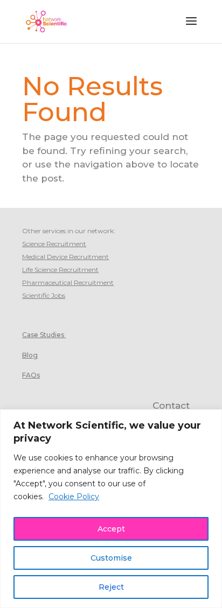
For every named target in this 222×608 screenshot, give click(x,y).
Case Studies (43, 335)
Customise (111, 558)
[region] (111, 508)
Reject (111, 587)
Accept (111, 529)
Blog (30, 355)
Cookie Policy (73, 496)
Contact (171, 405)
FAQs (31, 375)
